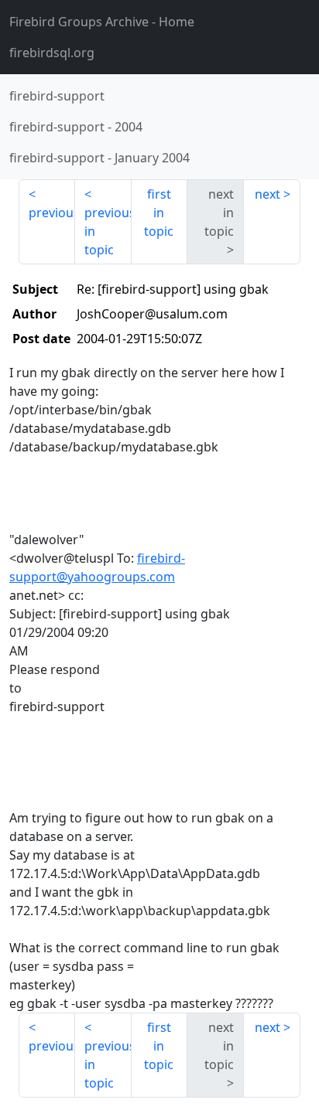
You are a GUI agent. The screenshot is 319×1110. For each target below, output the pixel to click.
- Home (101, 21)
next (267, 194)
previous (52, 212)
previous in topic (108, 231)
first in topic (158, 213)
